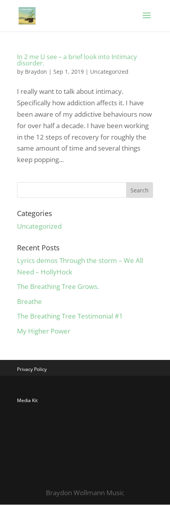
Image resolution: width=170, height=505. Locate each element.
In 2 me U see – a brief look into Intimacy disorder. (77, 59)
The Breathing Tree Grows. (58, 286)
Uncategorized (109, 71)
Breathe (29, 301)
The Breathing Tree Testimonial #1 (70, 316)
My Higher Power (43, 330)
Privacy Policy (32, 369)
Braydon (36, 71)
